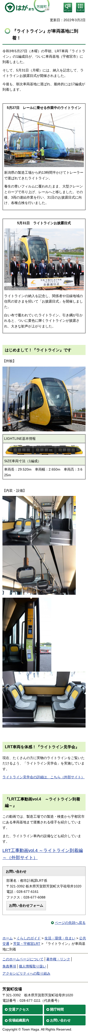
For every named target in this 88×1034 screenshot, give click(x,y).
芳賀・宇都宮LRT (26, 944)
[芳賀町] (26, 7)
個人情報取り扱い (32, 966)
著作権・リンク (58, 959)
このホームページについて (23, 959)
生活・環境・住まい (59, 938)
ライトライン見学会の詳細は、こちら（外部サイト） (43, 777)
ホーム (7, 938)
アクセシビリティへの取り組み (26, 973)
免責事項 (9, 966)
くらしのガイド (29, 938)
